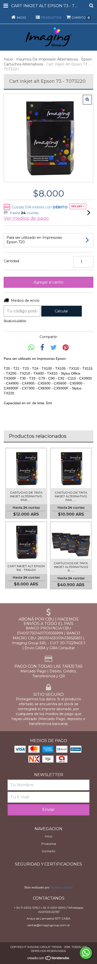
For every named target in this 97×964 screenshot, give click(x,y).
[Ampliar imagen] (87, 99)
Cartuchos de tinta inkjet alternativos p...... (71, 566)
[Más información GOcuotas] (78, 207)
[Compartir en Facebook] (42, 347)
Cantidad (11, 261)
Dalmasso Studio (61, 887)
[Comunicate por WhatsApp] (86, 953)
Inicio (8, 59)
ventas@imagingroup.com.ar (48, 925)
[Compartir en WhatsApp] (31, 347)
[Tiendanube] (48, 959)
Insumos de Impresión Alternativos (47, 59)
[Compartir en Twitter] (53, 347)
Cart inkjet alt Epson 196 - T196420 (26, 568)
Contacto (48, 851)
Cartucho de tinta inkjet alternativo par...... (26, 496)
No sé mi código (15, 320)
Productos (48, 843)
